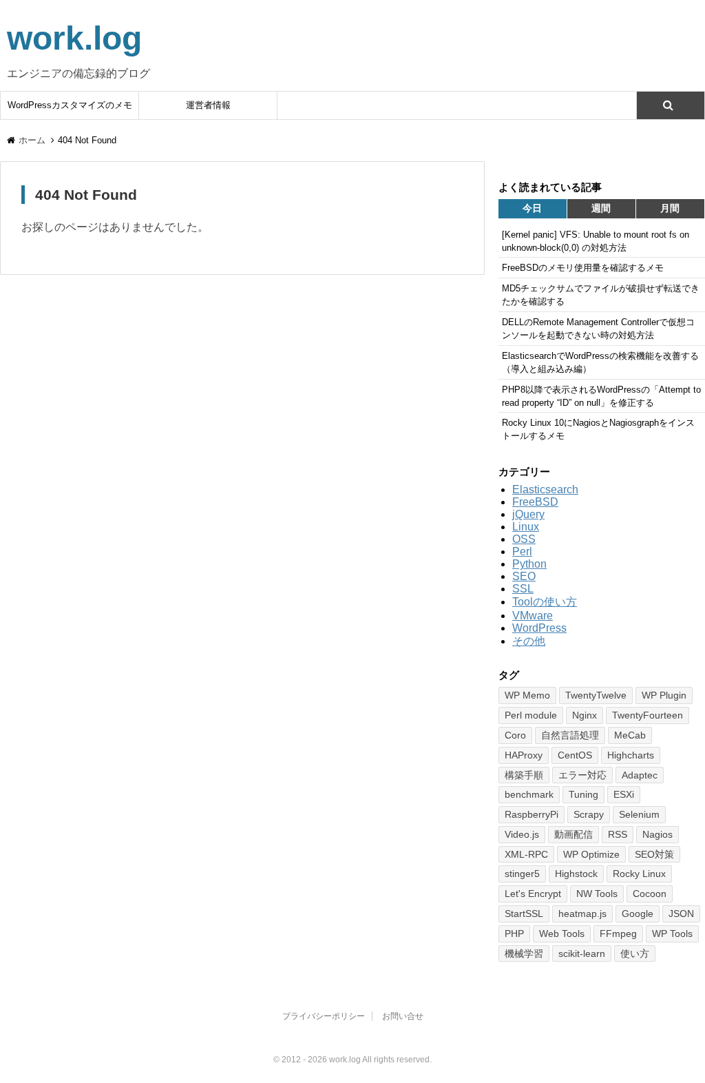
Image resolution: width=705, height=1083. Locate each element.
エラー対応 (582, 775)
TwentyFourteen (647, 715)
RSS (617, 834)
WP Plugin (664, 695)
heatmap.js (582, 913)
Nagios (657, 834)
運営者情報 (208, 105)
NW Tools (597, 893)
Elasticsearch (545, 489)
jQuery (528, 514)
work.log (74, 38)
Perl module (531, 715)
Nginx (584, 715)
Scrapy (589, 814)
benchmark (529, 794)
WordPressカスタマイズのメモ (70, 105)
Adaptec (639, 775)
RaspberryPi (531, 814)
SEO (524, 576)
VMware (532, 615)
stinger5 (522, 873)
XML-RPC (526, 854)
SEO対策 (654, 854)
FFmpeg (618, 933)
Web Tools (562, 933)
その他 (528, 641)
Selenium (639, 814)
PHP (514, 933)
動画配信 (573, 834)
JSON (681, 913)
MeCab (630, 735)
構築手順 (524, 775)
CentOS (575, 755)
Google (637, 913)
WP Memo (527, 695)
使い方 (634, 953)
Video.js (522, 834)
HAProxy (524, 755)
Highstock (576, 873)
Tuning (583, 794)
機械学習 (524, 953)
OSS (524, 539)
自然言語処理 (570, 735)
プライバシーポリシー (323, 1016)
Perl (522, 551)
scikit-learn (581, 953)
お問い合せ (402, 1016)
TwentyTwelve (596, 695)
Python (529, 564)
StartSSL (524, 913)
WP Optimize (591, 854)
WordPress (539, 628)
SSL (523, 589)
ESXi (623, 794)
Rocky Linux (639, 873)
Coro (515, 735)
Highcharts (630, 755)
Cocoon (649, 893)
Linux (525, 527)
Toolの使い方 (544, 602)
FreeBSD (535, 502)
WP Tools (672, 933)
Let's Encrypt (533, 893)
